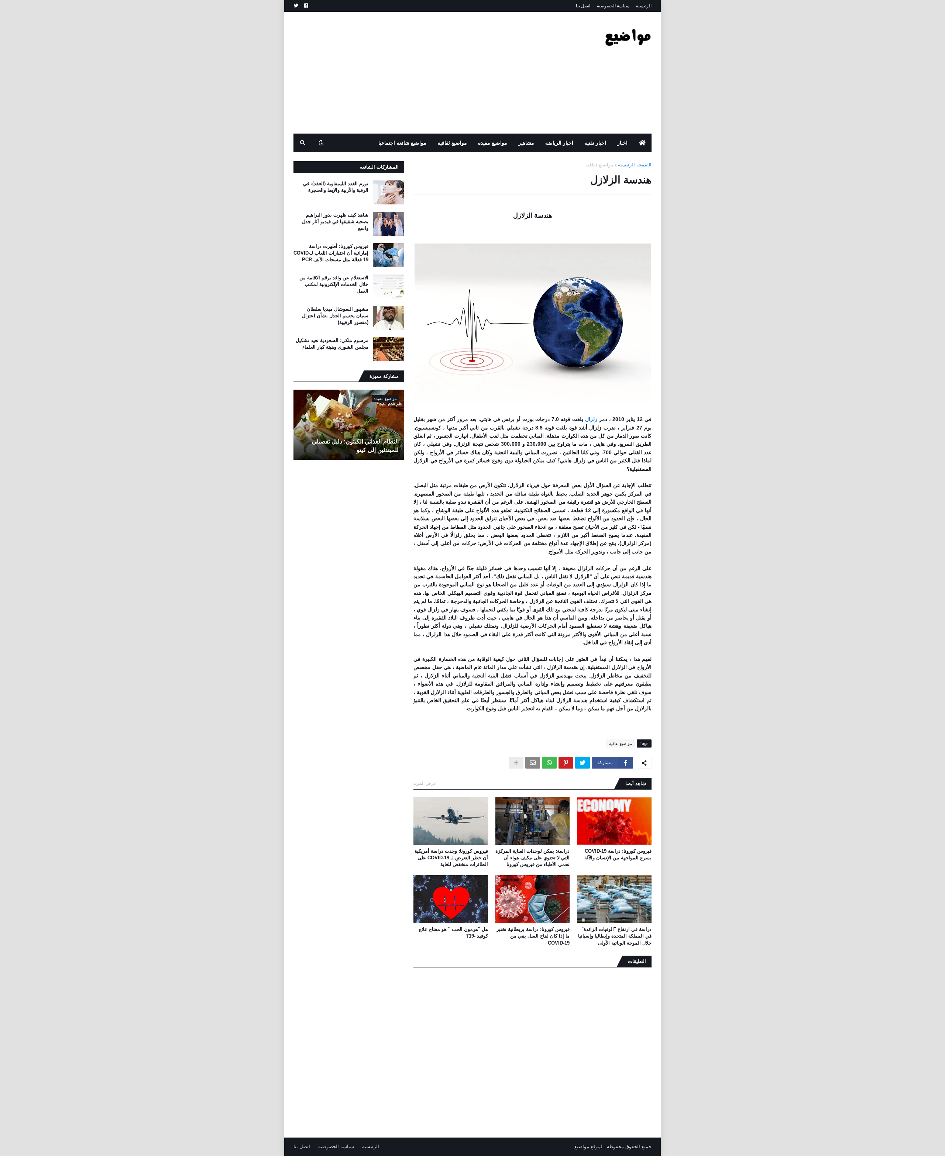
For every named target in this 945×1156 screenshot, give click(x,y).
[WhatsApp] (549, 763)
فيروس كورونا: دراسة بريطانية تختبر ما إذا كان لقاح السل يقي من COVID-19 (533, 935)
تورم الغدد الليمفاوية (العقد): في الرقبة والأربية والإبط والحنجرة (335, 187)
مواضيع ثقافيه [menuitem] (452, 143)
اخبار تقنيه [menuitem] (595, 143)
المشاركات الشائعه (379, 167)
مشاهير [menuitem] (526, 143)
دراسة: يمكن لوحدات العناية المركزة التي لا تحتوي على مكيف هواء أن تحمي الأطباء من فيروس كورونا (532, 857)
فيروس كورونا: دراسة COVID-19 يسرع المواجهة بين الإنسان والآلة (618, 854)
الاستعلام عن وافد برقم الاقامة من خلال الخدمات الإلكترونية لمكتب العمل (333, 284)
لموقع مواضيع (588, 1146)
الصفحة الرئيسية (635, 165)
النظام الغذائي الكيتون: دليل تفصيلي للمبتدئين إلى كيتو (355, 445)
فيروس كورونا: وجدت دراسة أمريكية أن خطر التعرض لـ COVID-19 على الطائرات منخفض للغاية (451, 857)
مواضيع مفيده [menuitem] (492, 143)
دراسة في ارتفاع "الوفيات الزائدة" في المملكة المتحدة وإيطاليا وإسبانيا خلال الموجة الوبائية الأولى (615, 935)
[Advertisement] (427, 72)
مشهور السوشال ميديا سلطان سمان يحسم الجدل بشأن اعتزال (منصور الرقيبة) (335, 315)
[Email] (532, 763)
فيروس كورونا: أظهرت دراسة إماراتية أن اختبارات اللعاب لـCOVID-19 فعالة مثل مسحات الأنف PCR (330, 253)
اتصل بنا (583, 5)
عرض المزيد (424, 783)
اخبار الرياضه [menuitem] (559, 143)
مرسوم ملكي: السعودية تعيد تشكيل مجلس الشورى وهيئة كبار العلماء (332, 344)
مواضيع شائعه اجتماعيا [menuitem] (402, 143)
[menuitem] (642, 143)
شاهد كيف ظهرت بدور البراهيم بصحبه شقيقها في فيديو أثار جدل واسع (335, 221)
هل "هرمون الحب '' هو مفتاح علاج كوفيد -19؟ (453, 932)
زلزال (590, 419)
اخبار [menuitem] (622, 143)
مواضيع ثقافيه (599, 165)
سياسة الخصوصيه (613, 5)
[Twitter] (582, 763)
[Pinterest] (566, 763)
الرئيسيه (644, 5)
